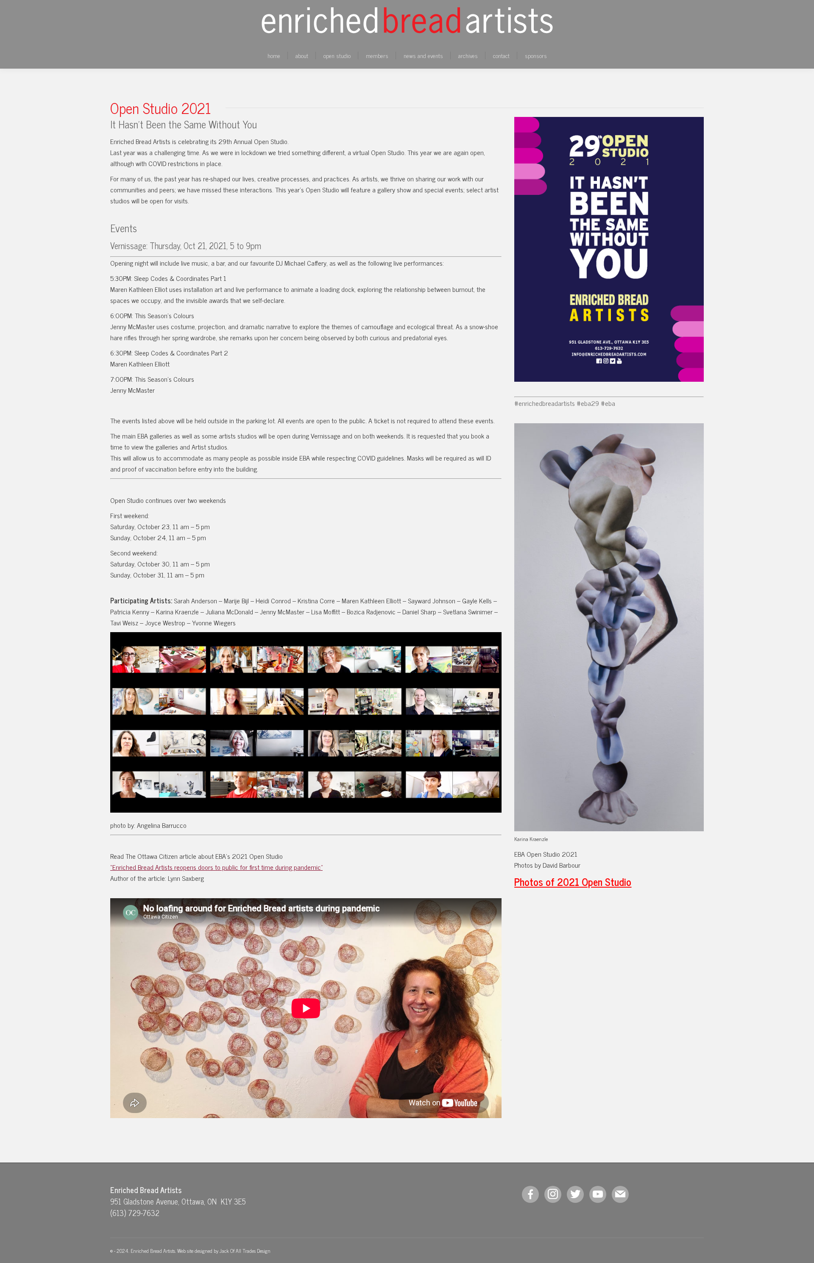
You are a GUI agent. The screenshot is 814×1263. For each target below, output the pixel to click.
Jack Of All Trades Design (245, 1250)
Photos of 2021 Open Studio (572, 881)
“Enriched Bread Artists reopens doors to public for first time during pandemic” (216, 866)
